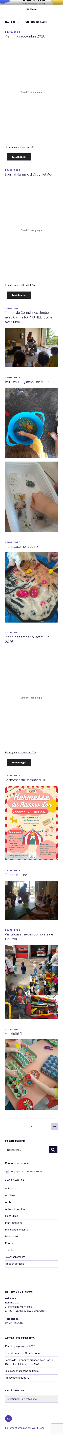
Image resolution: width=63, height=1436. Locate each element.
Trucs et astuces (14, 1263)
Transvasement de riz (21, 547)
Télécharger (19, 156)
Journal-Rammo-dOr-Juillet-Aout (20, 285)
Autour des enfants (16, 1209)
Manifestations (13, 1222)
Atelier (9, 1202)
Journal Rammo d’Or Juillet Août (30, 174)
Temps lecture (16, 875)
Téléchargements (15, 1256)
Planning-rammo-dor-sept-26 (19, 147)
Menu (33, 9)
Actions (9, 1188)
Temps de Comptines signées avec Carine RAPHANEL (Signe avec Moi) (28, 317)
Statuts (9, 1250)
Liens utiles (11, 1215)
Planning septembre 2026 (25, 36)
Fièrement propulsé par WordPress (25, 1427)
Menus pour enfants (16, 1229)
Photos (9, 1243)
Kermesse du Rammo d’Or (25, 780)
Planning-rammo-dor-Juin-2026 (20, 752)
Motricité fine (15, 1034)
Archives (10, 1195)
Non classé (11, 1236)
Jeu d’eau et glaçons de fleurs (27, 382)
